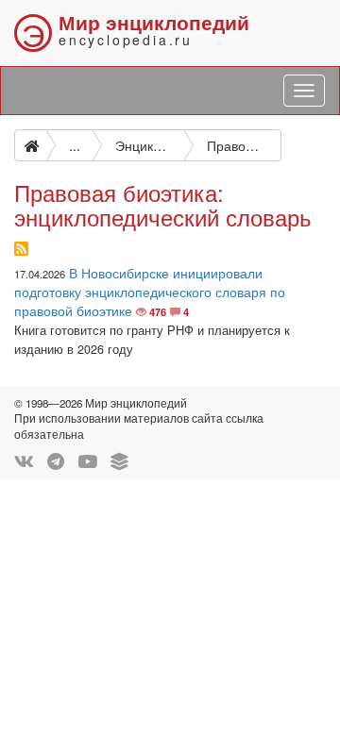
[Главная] (30, 145)
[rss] (21, 249)
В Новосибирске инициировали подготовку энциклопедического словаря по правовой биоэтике (149, 291)
